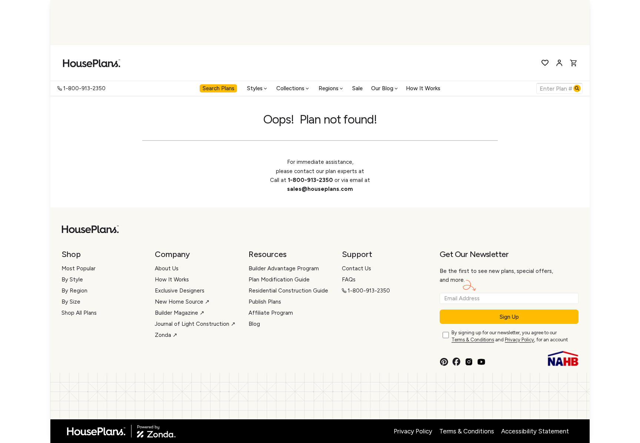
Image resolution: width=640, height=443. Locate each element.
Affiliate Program (271, 313)
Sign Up (509, 317)
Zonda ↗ (166, 335)
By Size (70, 301)
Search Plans (218, 88)
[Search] (577, 88)
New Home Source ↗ (182, 301)
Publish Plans (265, 301)
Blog (254, 324)
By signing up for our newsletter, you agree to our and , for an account (509, 336)
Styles (255, 88)
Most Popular (78, 268)
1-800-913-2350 (84, 88)
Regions (329, 88)
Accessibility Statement (535, 431)
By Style (72, 279)
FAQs (349, 279)
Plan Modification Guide (279, 279)
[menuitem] (219, 88)
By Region (74, 290)
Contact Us (356, 268)
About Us (167, 268)
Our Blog (382, 88)
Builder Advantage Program (284, 268)
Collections (290, 88)
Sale (357, 88)
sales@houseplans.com (320, 189)
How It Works (423, 88)
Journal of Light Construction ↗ (195, 324)
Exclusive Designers (179, 290)
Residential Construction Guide (288, 290)
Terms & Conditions (472, 339)
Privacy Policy (519, 339)
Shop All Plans (79, 313)
